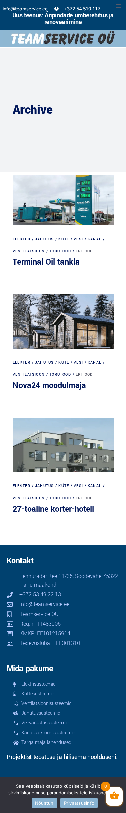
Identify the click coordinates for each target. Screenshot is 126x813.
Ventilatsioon (29, 251)
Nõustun (44, 803)
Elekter (21, 239)
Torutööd (60, 251)
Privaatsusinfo (79, 803)
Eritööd (84, 251)
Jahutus (44, 239)
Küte (63, 239)
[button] (118, 6)
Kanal (94, 239)
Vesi (78, 239)
